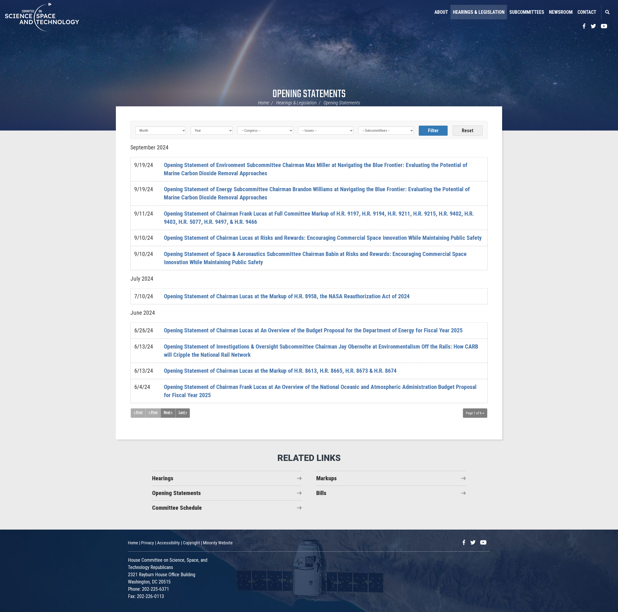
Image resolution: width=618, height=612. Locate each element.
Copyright (191, 542)
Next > (168, 412)
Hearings (162, 478)
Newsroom (561, 12)
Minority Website (218, 542)
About (441, 12)
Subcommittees (526, 12)
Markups (326, 478)
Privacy (147, 542)
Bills (321, 493)
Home (263, 103)
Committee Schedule (177, 507)
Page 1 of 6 (474, 413)
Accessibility (168, 542)
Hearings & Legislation (479, 12)
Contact (586, 12)
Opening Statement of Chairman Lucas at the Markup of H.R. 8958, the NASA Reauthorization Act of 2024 (287, 296)
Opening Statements (309, 94)
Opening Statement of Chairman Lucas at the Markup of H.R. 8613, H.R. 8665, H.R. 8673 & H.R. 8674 (280, 370)
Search (607, 12)
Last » (183, 412)
